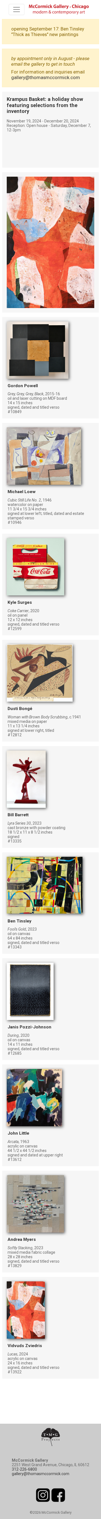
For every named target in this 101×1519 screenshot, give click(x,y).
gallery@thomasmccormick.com (45, 77)
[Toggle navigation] (16, 9)
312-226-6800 (24, 1469)
